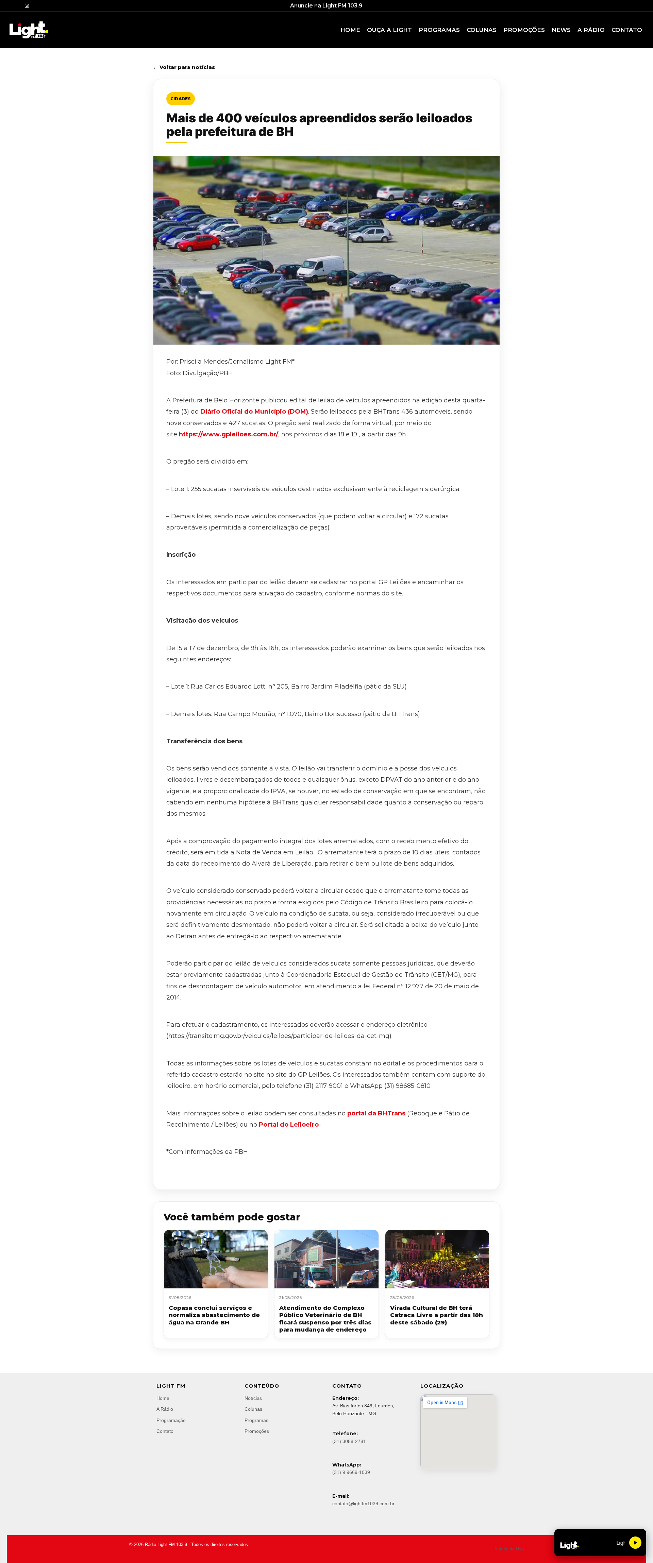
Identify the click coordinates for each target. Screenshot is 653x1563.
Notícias (253, 1398)
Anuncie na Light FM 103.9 (326, 5)
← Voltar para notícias (184, 67)
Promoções (257, 1431)
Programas (256, 1420)
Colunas (253, 1409)
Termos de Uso (509, 1548)
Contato (164, 1431)
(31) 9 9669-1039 (351, 1472)
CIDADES (180, 98)
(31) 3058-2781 (349, 1441)
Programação (171, 1420)
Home (162, 1398)
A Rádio (164, 1409)
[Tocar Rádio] (635, 1542)
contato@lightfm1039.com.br (363, 1503)
